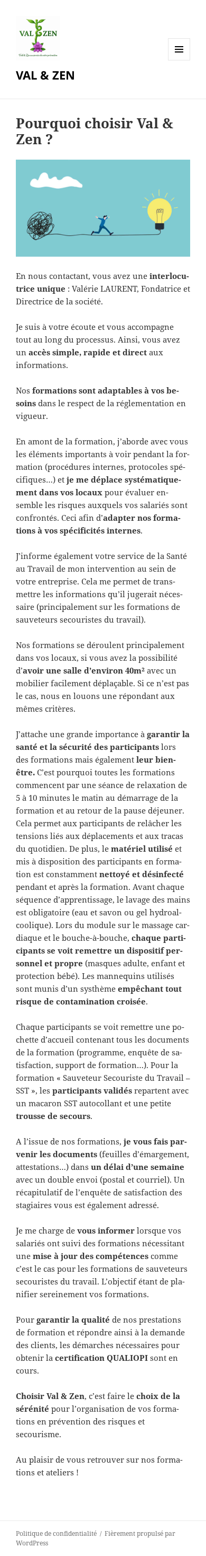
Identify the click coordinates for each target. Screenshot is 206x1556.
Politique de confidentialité (56, 1533)
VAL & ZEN (45, 75)
